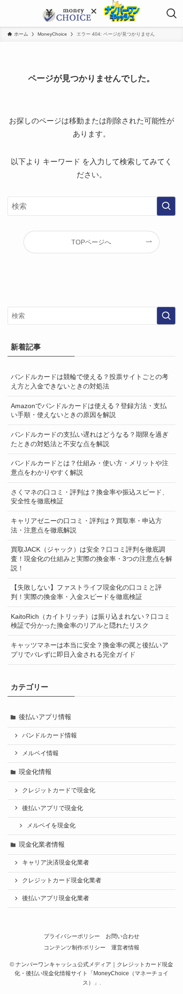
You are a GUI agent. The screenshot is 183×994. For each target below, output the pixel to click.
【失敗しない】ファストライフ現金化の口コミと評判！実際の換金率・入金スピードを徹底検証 (86, 592)
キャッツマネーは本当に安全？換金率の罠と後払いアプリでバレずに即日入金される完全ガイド (89, 649)
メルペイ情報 (40, 753)
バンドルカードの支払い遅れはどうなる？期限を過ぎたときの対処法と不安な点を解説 (89, 439)
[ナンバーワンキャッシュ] (115, 19)
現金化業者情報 (42, 844)
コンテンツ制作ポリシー (75, 947)
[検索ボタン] (171, 13)
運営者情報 (125, 947)
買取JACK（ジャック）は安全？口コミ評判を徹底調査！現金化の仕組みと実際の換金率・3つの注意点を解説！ (91, 558)
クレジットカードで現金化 (58, 790)
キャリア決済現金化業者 (55, 862)
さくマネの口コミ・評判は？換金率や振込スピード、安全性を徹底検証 (89, 496)
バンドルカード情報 (49, 735)
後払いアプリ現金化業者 (55, 898)
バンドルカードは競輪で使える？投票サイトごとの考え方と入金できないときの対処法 (89, 381)
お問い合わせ (122, 936)
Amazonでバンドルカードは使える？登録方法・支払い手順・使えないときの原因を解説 (89, 410)
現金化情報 (35, 771)
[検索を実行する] (166, 206)
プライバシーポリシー (72, 936)
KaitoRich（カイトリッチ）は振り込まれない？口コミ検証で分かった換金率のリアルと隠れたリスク (90, 621)
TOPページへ (91, 242)
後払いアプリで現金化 (52, 808)
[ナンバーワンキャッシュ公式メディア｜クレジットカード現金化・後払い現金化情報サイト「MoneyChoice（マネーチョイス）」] (67, 15)
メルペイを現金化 (51, 825)
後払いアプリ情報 (45, 717)
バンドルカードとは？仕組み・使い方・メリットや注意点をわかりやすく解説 (89, 467)
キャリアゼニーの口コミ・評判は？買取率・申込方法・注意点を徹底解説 (86, 525)
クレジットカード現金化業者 (61, 880)
